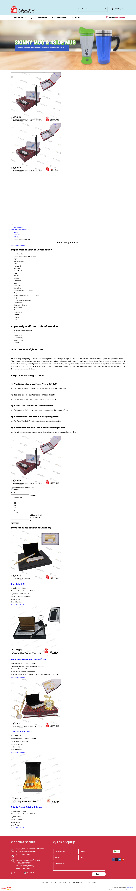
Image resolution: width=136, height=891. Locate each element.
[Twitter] (116, 860)
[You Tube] (122, 860)
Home (16, 232)
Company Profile (59, 17)
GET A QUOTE (119, 9)
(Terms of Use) (130, 887)
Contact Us (75, 17)
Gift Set (16, 237)
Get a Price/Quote (18, 245)
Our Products (20, 17)
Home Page (42, 17)
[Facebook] (113, 860)
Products (17, 235)
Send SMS (30, 873)
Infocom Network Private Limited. (125, 889)
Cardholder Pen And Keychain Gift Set (28, 659)
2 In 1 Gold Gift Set (19, 584)
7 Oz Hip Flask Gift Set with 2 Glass (26, 807)
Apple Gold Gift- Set (20, 732)
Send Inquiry (18, 227)
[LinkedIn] (119, 860)
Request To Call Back (19, 230)
